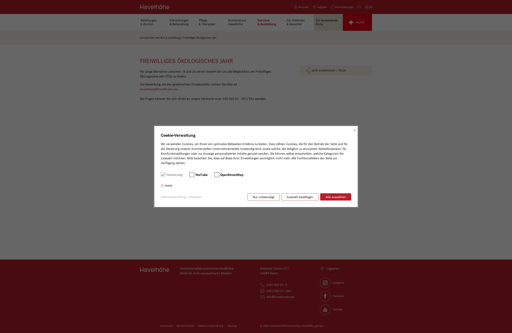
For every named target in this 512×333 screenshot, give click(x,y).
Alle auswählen (336, 197)
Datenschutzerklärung (173, 197)
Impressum (195, 197)
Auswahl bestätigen (300, 197)
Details (168, 185)
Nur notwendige (264, 197)
